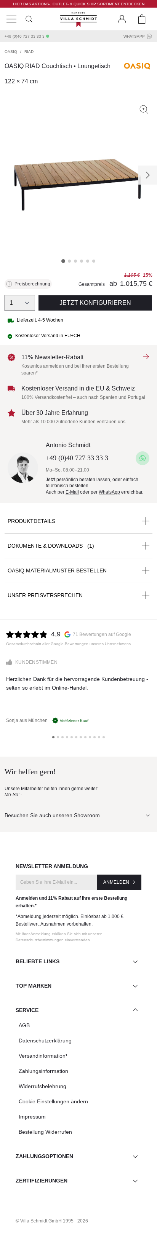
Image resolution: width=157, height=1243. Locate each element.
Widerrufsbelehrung (42, 1086)
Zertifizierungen (41, 1181)
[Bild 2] (69, 261)
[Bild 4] (81, 261)
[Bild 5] (87, 261)
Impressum (32, 1117)
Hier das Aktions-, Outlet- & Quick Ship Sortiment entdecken (78, 4)
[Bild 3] (75, 261)
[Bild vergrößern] (144, 109)
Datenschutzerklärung (45, 1040)
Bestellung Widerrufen (45, 1132)
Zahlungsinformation (43, 1071)
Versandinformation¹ (43, 1056)
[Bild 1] (63, 261)
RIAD (29, 51)
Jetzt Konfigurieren (95, 303)
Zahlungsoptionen (44, 1156)
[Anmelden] (122, 19)
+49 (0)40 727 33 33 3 (25, 36)
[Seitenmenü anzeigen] (11, 19)
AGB (24, 1025)
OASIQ (11, 51)
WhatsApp (134, 36)
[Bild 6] (93, 261)
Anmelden (116, 882)
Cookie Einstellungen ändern (53, 1101)
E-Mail (72, 492)
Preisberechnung (32, 284)
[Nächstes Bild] (147, 175)
